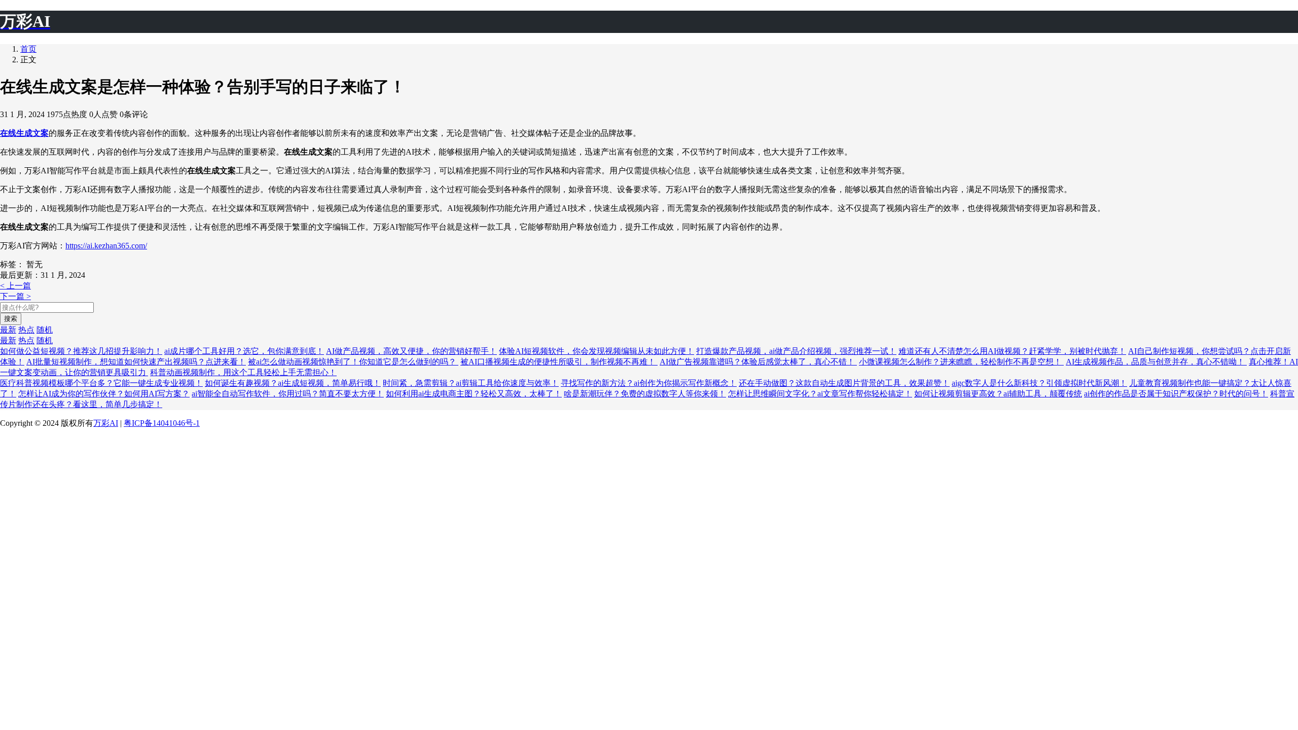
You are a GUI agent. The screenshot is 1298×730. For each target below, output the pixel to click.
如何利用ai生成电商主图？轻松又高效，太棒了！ (474, 393)
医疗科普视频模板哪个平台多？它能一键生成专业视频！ (101, 383)
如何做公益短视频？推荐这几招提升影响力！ (81, 351)
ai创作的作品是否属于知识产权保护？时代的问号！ (1176, 393)
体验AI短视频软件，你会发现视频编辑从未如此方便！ (596, 351)
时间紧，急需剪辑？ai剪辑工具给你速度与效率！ (471, 383)
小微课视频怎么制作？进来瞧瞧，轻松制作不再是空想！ (961, 361)
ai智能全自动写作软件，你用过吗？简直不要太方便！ (288, 393)
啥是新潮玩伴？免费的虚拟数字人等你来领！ (645, 393)
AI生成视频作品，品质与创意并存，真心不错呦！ (1156, 361)
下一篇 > (15, 296)
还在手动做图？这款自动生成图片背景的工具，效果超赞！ (844, 383)
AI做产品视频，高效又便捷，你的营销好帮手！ (411, 351)
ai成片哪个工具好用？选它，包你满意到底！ (244, 351)
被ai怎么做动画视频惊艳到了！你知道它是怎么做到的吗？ (353, 361)
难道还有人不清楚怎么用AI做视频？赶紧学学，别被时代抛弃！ (1012, 351)
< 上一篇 (15, 285)
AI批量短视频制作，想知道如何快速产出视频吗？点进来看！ (136, 361)
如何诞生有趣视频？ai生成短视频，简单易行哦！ (293, 383)
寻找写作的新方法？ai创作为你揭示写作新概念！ (649, 383)
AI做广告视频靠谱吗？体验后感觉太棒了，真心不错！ (758, 361)
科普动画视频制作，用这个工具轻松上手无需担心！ (243, 372)
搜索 (10, 318)
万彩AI (105, 423)
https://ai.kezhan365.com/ (106, 245)
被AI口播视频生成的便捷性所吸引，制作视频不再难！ (559, 361)
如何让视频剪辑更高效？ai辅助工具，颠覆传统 (998, 393)
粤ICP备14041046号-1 (162, 423)
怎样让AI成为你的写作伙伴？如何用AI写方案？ (104, 393)
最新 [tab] (8, 329)
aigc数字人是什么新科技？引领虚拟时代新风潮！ (1039, 383)
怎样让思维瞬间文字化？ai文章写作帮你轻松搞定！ (820, 393)
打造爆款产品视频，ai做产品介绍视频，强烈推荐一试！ (796, 351)
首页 (28, 49)
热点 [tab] (26, 329)
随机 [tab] (45, 329)
